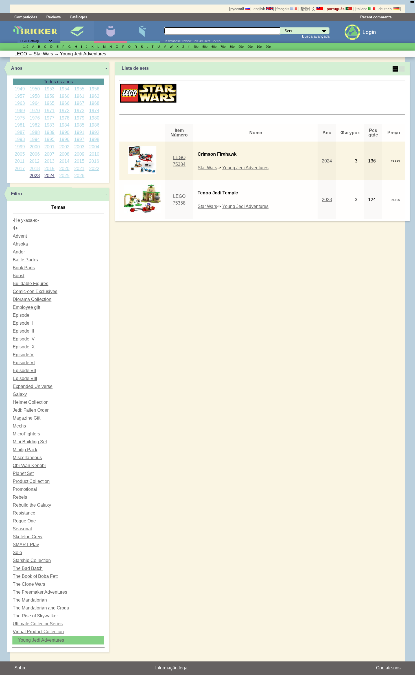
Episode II (23, 323)
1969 (20, 110)
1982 (35, 125)
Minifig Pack (25, 449)
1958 (35, 96)
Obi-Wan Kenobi (29, 465)
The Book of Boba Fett (35, 576)
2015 (79, 161)
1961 (79, 96)
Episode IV (24, 339)
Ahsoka (20, 244)
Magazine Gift (26, 418)
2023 (35, 175)
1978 (64, 118)
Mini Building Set (30, 441)
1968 (94, 103)
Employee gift (26, 307)
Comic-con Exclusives (35, 291)
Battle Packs (25, 259)
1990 (64, 132)
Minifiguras (110, 31)
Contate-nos (388, 667)
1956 (94, 88)
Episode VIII (25, 378)
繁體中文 (308, 9)
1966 (64, 103)
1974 (94, 110)
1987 (20, 132)
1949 (20, 88)
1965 (49, 103)
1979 (79, 118)
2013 (49, 161)
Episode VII (24, 370)
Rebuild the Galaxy (32, 505)
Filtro (16, 193)
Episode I (22, 315)
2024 (49, 175)
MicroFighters (26, 433)
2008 (64, 154)
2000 (35, 146)
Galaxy (20, 394)
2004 (94, 146)
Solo (17, 552)
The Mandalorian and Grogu (41, 607)
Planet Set (23, 473)
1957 (20, 96)
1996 (64, 139)
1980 (94, 118)
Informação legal (172, 667)
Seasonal (22, 528)
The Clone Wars (29, 584)
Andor (19, 251)
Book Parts (24, 267)
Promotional (25, 489)
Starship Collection (32, 560)
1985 (79, 125)
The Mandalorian (30, 600)
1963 (20, 103)
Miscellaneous (27, 457)
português (336, 9)
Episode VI (24, 362)
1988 (35, 132)
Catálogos (78, 17)
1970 (35, 110)
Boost (18, 275)
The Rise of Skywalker (35, 615)
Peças (143, 31)
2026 (79, 175)
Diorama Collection (32, 299)
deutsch (386, 9)
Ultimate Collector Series (38, 623)
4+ (15, 228)
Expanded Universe (33, 386)
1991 (79, 132)
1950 (35, 88)
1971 (49, 110)
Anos (17, 68)
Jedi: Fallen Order (31, 410)
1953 (49, 88)
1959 (49, 96)
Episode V (23, 354)
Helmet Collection (31, 402)
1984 (64, 125)
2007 (49, 154)
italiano (362, 9)
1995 (49, 139)
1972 (64, 110)
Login (369, 32)
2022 (94, 168)
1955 (79, 88)
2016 (94, 161)
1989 (49, 132)
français (283, 9)
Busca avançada (315, 36)
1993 (20, 139)
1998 (94, 139)
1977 (49, 118)
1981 (20, 125)
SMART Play (26, 544)
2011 (20, 161)
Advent (20, 236)
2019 (49, 168)
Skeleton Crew (27, 536)
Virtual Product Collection (38, 631)
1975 (20, 118)
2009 (79, 154)
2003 (79, 146)
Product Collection (31, 481)
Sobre (20, 667)
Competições (25, 17)
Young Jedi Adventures (41, 640)
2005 (20, 154)
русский (237, 9)
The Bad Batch (28, 568)
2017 (20, 168)
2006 (35, 154)
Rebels (20, 497)
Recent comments (376, 17)
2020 (64, 168)
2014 (64, 161)
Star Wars (207, 167)
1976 (35, 118)
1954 (64, 88)
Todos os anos (58, 81)
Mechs (19, 426)
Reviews (53, 17)
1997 (79, 139)
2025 (64, 175)
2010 (94, 154)
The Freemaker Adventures (40, 592)
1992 (94, 132)
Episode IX (24, 346)
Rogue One (24, 520)
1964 (35, 103)
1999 (20, 146)
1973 (79, 110)
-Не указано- (26, 220)
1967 (79, 103)
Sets (76, 31)
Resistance (24, 513)
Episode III (23, 331)
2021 (79, 168)
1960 (64, 96)
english (260, 9)
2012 (34, 161)
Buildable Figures (30, 283)
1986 (94, 125)
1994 (35, 139)
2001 (49, 146)
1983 (49, 125)
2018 (35, 168)
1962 (94, 96)
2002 (64, 146)
